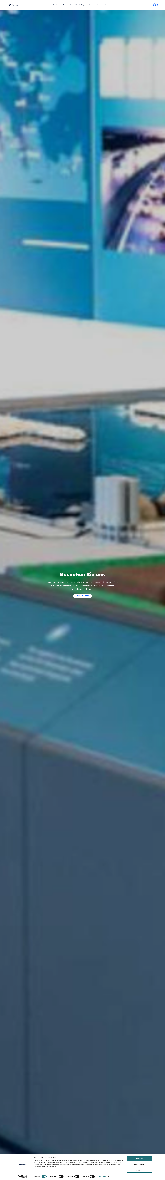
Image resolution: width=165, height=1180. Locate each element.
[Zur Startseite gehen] (19, 5)
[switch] (61, 1176)
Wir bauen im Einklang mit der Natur (82, 596)
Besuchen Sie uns (104, 5)
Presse (91, 5)
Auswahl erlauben (139, 1164)
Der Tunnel (57, 5)
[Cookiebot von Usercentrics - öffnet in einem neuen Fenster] (22, 1176)
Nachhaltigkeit (81, 5)
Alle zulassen (139, 1158)
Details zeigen (102, 1176)
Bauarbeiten (68, 5)
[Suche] (155, 5)
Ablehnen (139, 1170)
